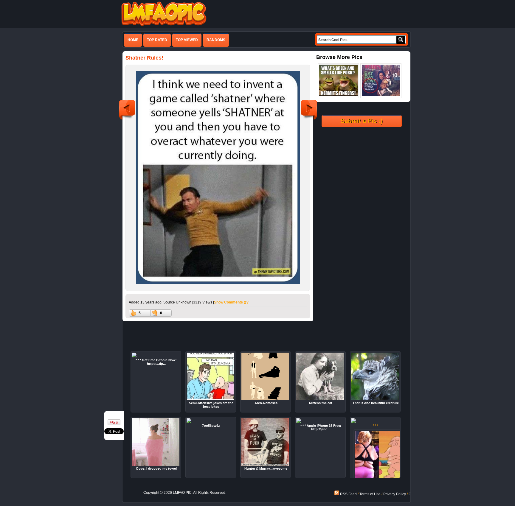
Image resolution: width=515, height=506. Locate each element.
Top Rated (157, 40)
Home (133, 40)
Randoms (216, 40)
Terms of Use (370, 494)
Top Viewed (187, 40)
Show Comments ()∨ (231, 302)
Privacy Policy (394, 494)
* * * (375, 425)
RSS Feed (348, 494)
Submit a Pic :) (362, 121)
